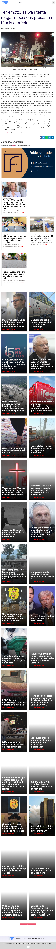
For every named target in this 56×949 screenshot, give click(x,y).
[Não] (54, 945)
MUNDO (13, 28)
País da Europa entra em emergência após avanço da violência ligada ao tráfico (14, 256)
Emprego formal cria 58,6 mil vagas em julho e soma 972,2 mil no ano (41, 220)
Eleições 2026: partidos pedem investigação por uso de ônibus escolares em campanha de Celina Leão (14, 186)
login (13, 145)
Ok (28, 947)
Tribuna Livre (6, 132)
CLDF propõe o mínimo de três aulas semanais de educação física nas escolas (13, 221)
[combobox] (28, 2)
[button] (53, 2)
